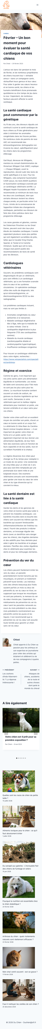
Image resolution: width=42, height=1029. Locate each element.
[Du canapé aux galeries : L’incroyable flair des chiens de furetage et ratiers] (21, 852)
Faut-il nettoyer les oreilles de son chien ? (21, 1004)
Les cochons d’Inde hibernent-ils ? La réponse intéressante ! (10, 676)
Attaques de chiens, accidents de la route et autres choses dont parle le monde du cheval (31, 679)
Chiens (6, 33)
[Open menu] (37, 4)
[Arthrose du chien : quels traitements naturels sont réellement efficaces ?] (21, 922)
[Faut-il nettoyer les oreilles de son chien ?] (21, 990)
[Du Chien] (6, 5)
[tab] (16, 758)
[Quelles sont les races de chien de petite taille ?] (21, 781)
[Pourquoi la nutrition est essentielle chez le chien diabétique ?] (21, 887)
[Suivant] (36, 732)
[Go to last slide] (6, 732)
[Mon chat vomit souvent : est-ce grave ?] (21, 958)
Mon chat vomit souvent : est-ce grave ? (20, 972)
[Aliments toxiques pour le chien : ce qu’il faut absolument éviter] (21, 816)
